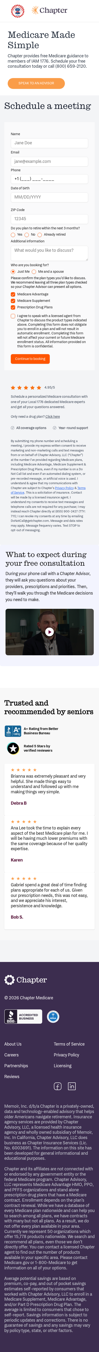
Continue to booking (30, 359)
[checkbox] (13, 294)
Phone (15, 170)
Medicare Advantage (32, 294)
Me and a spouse (51, 271)
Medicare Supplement (33, 301)
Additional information (27, 241)
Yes (19, 234)
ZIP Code (18, 210)
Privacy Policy (64, 488)
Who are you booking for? (30, 265)
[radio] (13, 235)
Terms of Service (69, 1044)
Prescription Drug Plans (35, 307)
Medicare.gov (16, 1263)
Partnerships (16, 1066)
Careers (11, 1055)
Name (15, 134)
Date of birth (20, 188)
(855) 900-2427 (66, 511)
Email (15, 152)
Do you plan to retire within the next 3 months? (45, 228)
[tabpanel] (49, 246)
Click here (52, 417)
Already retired (55, 234)
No (33, 234)
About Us (13, 1044)
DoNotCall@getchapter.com (30, 521)
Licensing (62, 1066)
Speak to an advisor (36, 83)
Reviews (11, 1077)
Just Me (23, 271)
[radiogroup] (49, 235)
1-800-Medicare (50, 1263)
